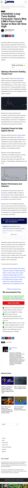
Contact (3, 438)
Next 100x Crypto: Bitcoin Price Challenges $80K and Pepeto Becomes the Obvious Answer (7, 410)
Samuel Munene (9, 30)
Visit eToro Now (13, 303)
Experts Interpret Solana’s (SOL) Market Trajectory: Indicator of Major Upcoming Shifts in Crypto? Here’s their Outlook (14, 271)
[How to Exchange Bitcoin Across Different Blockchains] (20, 397)
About (3, 440)
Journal (7, 6)
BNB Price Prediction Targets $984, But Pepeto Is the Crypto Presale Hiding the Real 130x (7, 390)
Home (2, 6)
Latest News (9, 342)
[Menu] (2, 2)
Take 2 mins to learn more (19, 299)
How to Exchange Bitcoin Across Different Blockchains (20, 408)
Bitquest (4, 451)
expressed (21, 78)
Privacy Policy (5, 442)
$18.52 (3, 195)
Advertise (4, 449)
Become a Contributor (6, 447)
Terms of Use (5, 444)
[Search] (25, 2)
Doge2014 (6, 226)
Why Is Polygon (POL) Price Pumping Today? (20, 387)
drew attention (18, 137)
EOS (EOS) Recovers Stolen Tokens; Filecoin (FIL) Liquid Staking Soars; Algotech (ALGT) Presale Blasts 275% (13, 281)
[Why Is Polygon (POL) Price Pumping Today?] (20, 377)
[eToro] (14, 289)
